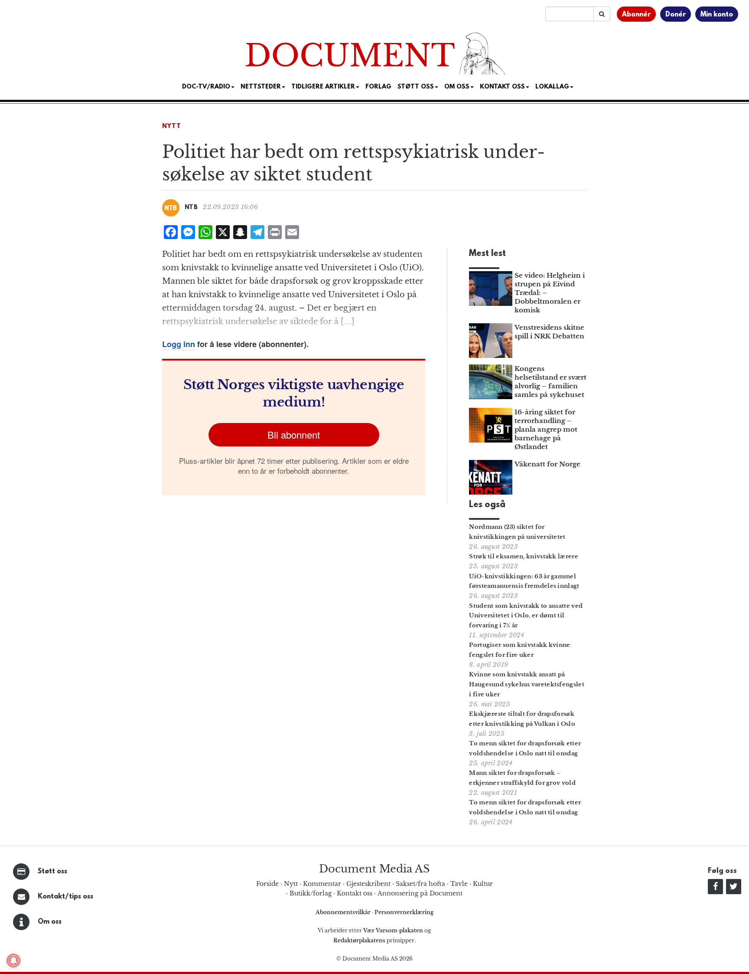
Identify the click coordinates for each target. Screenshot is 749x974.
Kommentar (322, 884)
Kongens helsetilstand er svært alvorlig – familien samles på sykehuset (550, 381)
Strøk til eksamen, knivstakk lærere (523, 556)
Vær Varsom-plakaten (393, 930)
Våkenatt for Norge (547, 464)
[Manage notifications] (13, 960)
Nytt (171, 126)
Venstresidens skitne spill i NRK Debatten (549, 331)
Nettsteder (261, 87)
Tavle (459, 884)
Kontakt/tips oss (65, 897)
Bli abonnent (293, 434)
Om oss (50, 922)
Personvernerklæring (403, 912)
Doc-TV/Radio (206, 87)
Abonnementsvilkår (344, 912)
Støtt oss (52, 872)
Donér (675, 15)
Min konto (716, 15)
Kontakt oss (502, 87)
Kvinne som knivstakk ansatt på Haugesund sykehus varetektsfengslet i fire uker (526, 684)
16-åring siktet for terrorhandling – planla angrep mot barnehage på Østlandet (546, 429)
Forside (267, 884)
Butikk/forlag (311, 893)
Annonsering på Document (420, 893)
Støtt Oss (415, 87)
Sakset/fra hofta (420, 884)
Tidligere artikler (323, 87)
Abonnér (636, 15)
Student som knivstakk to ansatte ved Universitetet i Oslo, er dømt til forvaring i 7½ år (526, 616)
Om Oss (456, 87)
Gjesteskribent (368, 884)
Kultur (483, 884)
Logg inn (178, 344)
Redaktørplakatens (359, 940)
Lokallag (552, 87)
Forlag (378, 87)
